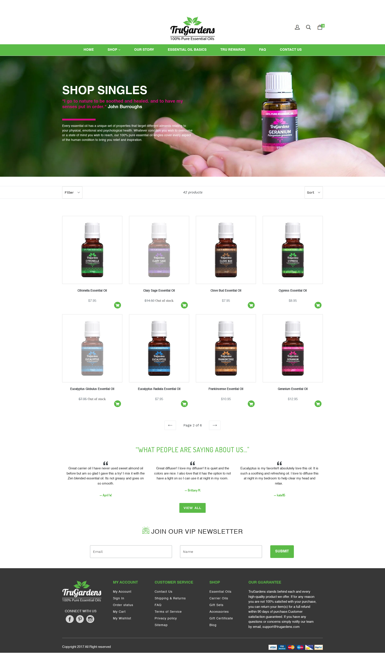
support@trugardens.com (281, 627)
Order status (123, 605)
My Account (122, 591)
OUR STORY (144, 49)
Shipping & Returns (170, 598)
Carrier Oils (218, 598)
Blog (213, 625)
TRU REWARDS (232, 49)
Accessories (219, 611)
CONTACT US (291, 49)
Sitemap (161, 625)
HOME (89, 49)
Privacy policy (166, 618)
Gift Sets (216, 605)
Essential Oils (220, 591)
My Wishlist (122, 618)
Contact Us (163, 591)
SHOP (118, 49)
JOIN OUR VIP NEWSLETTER (196, 532)
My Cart (119, 611)
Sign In (118, 598)
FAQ (262, 49)
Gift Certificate (221, 618)
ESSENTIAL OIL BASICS (187, 49)
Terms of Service (168, 611)
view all (193, 508)
